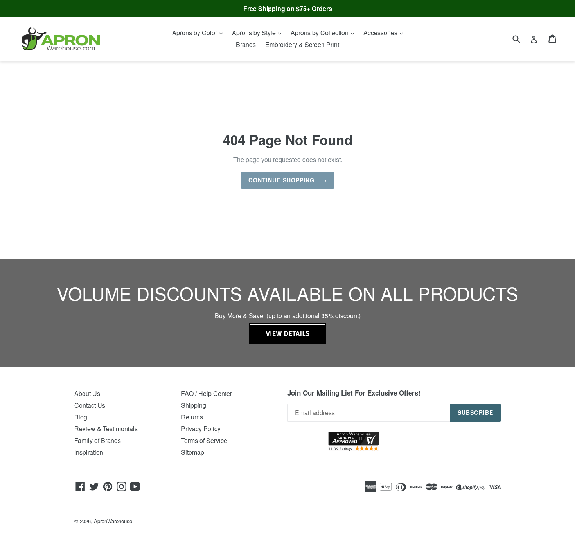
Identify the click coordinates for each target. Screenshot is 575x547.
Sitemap (192, 452)
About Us (87, 393)
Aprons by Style (254, 32)
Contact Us (89, 405)
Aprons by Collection (320, 32)
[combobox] (521, 39)
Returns (192, 416)
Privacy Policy (201, 428)
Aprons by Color (195, 32)
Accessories (381, 32)
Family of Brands (97, 440)
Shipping (193, 405)
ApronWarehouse (113, 521)
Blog (80, 416)
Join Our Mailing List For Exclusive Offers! (354, 393)
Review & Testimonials (106, 428)
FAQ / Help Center (206, 393)
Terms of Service (204, 440)
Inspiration (88, 452)
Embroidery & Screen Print (302, 44)
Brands (246, 44)
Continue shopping (281, 180)
